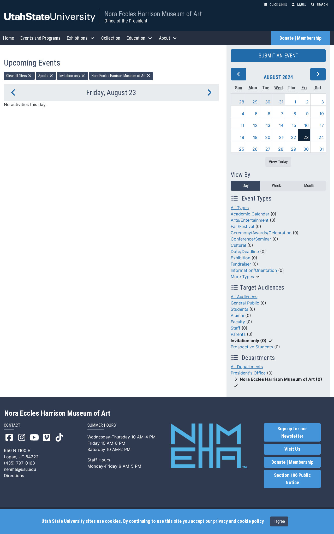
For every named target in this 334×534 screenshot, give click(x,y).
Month (309, 185)
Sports (43, 76)
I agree (279, 521)
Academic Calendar (250, 213)
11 (242, 125)
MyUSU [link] (301, 5)
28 (241, 101)
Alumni (237, 315)
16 (306, 125)
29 (255, 101)
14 (281, 125)
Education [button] (136, 38)
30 (267, 101)
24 (321, 137)
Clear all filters (17, 76)
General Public (245, 303)
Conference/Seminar (251, 239)
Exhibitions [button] (77, 38)
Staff (235, 328)
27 (267, 149)
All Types (240, 207)
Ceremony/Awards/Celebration (261, 232)
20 (267, 137)
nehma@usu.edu (20, 469)
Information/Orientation (254, 270)
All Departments (247, 366)
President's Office (248, 372)
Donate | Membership (300, 38)
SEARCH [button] (322, 5)
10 (321, 113)
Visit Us (292, 449)
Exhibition (240, 257)
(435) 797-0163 (19, 463)
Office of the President (125, 21)
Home (8, 38)
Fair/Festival (242, 226)
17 (322, 125)
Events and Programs (40, 38)
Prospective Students (252, 346)
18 (242, 137)
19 (255, 137)
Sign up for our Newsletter (292, 432)
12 (255, 125)
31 (281, 101)
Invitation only (70, 76)
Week (276, 185)
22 (293, 137)
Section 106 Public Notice (292, 478)
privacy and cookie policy (238, 521)
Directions (14, 475)
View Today (278, 161)
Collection (110, 38)
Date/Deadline (245, 251)
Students (239, 309)
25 (241, 149)
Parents (238, 334)
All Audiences (244, 296)
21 (281, 137)
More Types (242, 276)
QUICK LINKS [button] (278, 5)
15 (294, 125)
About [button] (164, 38)
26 (255, 149)
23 (306, 137)
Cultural (238, 245)
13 (268, 125)
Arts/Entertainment (250, 220)
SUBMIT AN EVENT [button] (278, 55)
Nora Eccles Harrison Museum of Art (153, 14)
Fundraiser (241, 264)
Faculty (238, 321)
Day (245, 185)
